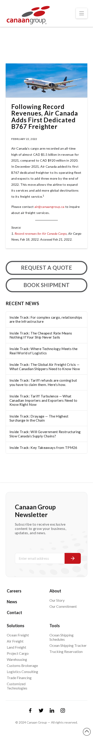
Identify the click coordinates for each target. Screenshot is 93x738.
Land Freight (16, 647)
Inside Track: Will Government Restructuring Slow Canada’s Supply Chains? (45, 434)
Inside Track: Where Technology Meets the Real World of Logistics (43, 351)
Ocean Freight (18, 635)
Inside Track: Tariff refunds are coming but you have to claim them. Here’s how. (43, 382)
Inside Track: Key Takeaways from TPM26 (43, 448)
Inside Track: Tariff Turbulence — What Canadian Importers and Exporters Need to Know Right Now (43, 400)
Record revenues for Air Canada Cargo (41, 233)
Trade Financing (19, 677)
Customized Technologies (17, 686)
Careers (14, 590)
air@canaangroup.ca (50, 207)
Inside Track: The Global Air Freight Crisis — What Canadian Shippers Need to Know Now (44, 366)
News (12, 601)
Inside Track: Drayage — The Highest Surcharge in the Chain (39, 418)
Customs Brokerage (22, 665)
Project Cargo (18, 653)
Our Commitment (63, 606)
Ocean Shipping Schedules (61, 637)
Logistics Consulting (22, 671)
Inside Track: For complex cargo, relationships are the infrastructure (45, 319)
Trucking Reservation (66, 651)
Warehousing (17, 659)
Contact (14, 612)
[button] (81, 13)
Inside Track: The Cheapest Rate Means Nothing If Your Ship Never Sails (40, 335)
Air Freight (15, 641)
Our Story (57, 600)
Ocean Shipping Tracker (68, 645)
